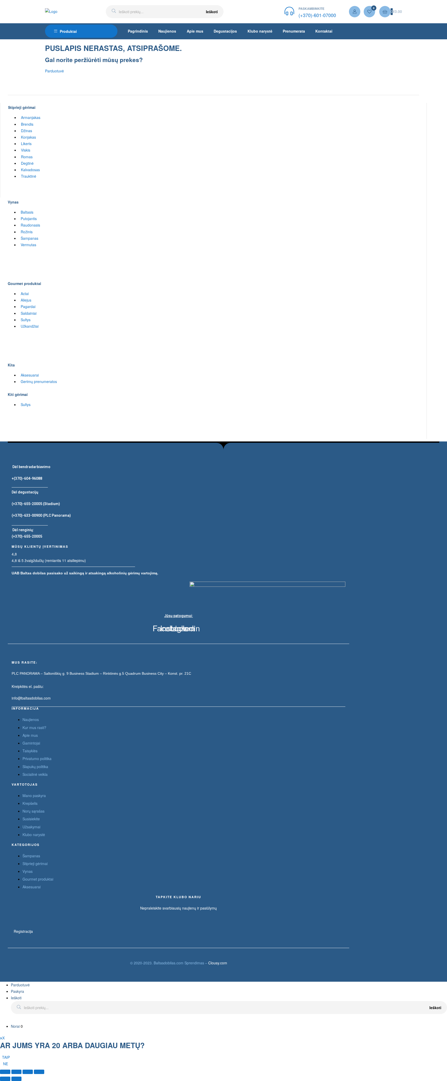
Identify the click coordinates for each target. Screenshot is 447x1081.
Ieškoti (212, 11)
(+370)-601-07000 (317, 15)
